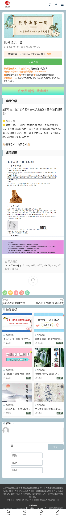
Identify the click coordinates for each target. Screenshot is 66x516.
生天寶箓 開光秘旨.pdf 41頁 (48, 409)
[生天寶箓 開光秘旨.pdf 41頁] (49, 392)
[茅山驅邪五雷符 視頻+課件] (17, 357)
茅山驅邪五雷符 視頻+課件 (16, 374)
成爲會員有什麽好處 (45, 74)
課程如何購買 (12, 74)
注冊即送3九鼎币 (39, 68)
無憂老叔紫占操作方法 (13, 303)
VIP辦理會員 (27, 74)
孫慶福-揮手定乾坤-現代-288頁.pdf (46, 374)
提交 (55, 446)
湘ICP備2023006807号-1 (37, 508)
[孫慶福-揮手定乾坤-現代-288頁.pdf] (49, 357)
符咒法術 (28, 47)
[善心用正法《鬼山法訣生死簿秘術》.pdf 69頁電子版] (17, 322)
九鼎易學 (7, 5)
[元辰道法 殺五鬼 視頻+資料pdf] (17, 392)
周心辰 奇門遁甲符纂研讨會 (50, 303)
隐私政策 (33, 505)
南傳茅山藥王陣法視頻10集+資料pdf (48, 339)
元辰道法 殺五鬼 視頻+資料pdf (17, 409)
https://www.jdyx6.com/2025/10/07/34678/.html (30, 265)
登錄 (49, 54)
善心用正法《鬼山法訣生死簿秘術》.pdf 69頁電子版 (16, 339)
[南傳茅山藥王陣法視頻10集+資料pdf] (49, 322)
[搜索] (50, 4)
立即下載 (33, 61)
